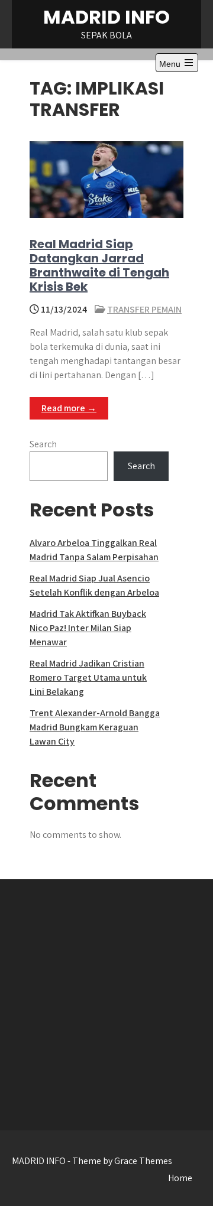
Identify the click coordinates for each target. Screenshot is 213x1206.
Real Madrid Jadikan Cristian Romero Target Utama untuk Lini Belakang (88, 677)
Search (43, 444)
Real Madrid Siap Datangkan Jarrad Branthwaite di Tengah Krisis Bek (99, 265)
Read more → (68, 408)
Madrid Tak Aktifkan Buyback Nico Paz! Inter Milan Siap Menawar (88, 627)
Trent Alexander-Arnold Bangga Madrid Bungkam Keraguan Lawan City (95, 727)
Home (180, 1178)
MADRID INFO (106, 17)
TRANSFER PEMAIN (144, 309)
